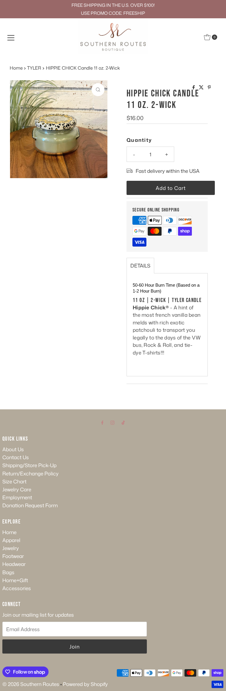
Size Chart (14, 481)
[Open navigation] (11, 37)
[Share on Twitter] (202, 87)
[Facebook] (102, 422)
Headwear (14, 563)
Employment (17, 497)
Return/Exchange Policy (30, 473)
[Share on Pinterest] (209, 87)
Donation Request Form (30, 505)
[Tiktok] (123, 422)
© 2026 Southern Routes (30, 683)
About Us (13, 449)
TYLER (34, 68)
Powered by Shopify (85, 683)
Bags (8, 572)
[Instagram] (112, 422)
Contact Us (15, 457)
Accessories (16, 588)
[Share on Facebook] (194, 87)
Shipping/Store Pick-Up (29, 465)
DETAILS (140, 265)
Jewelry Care (16, 489)
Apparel (11, 540)
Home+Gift (15, 580)
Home (16, 68)
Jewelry (10, 548)
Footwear (13, 555)
